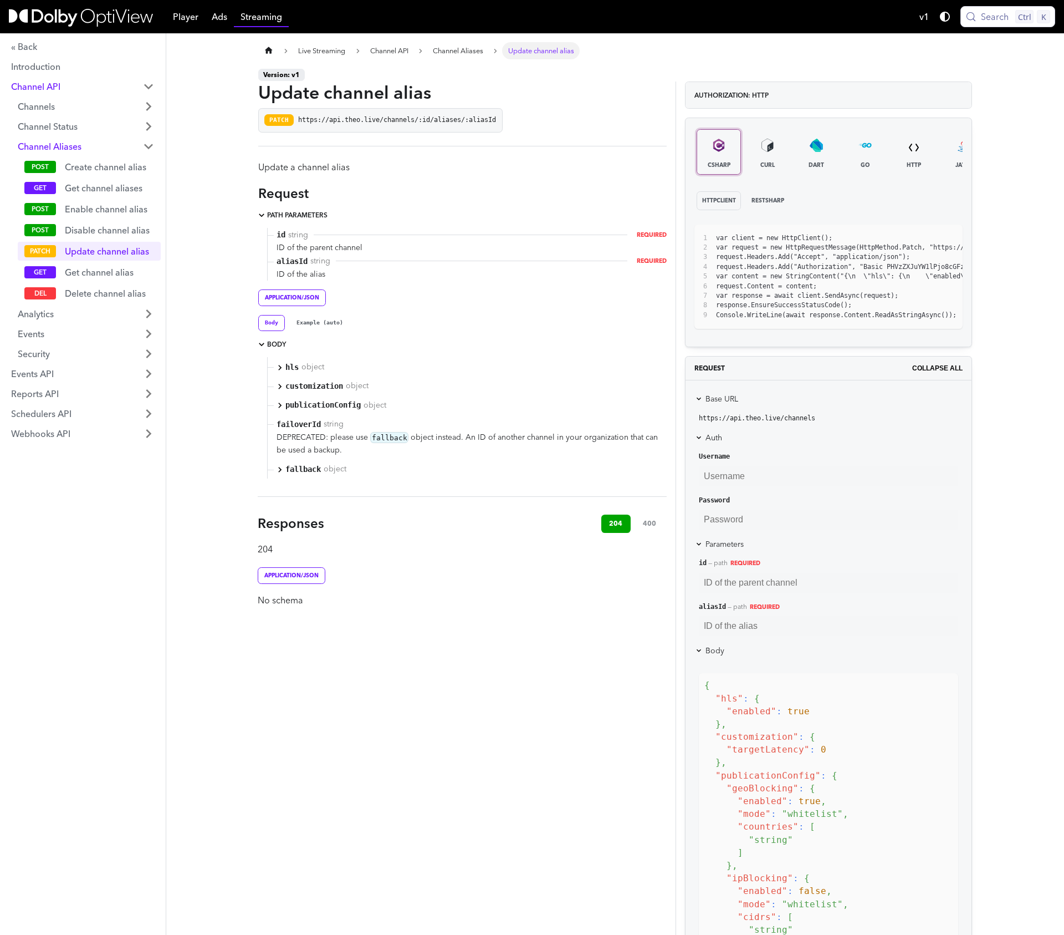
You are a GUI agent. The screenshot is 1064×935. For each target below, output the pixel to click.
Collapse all (937, 368)
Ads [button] (219, 16)
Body (714, 650)
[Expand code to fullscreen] (949, 238)
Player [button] (185, 16)
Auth (713, 438)
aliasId (712, 607)
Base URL (721, 399)
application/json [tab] (292, 297)
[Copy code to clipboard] (929, 238)
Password (714, 500)
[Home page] (268, 50)
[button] (82, 86)
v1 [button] (924, 16)
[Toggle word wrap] (908, 238)
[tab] (271, 323)
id (703, 563)
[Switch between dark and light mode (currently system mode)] (945, 17)
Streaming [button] (261, 16)
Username (714, 456)
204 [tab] (615, 523)
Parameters (724, 544)
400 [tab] (649, 523)
